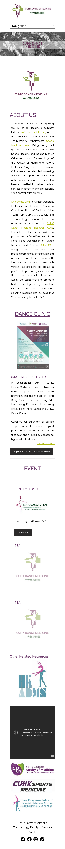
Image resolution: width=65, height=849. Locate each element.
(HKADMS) (47, 245)
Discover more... (46, 443)
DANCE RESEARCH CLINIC (28, 377)
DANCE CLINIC (32, 314)
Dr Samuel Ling (20, 201)
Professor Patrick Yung (33, 132)
